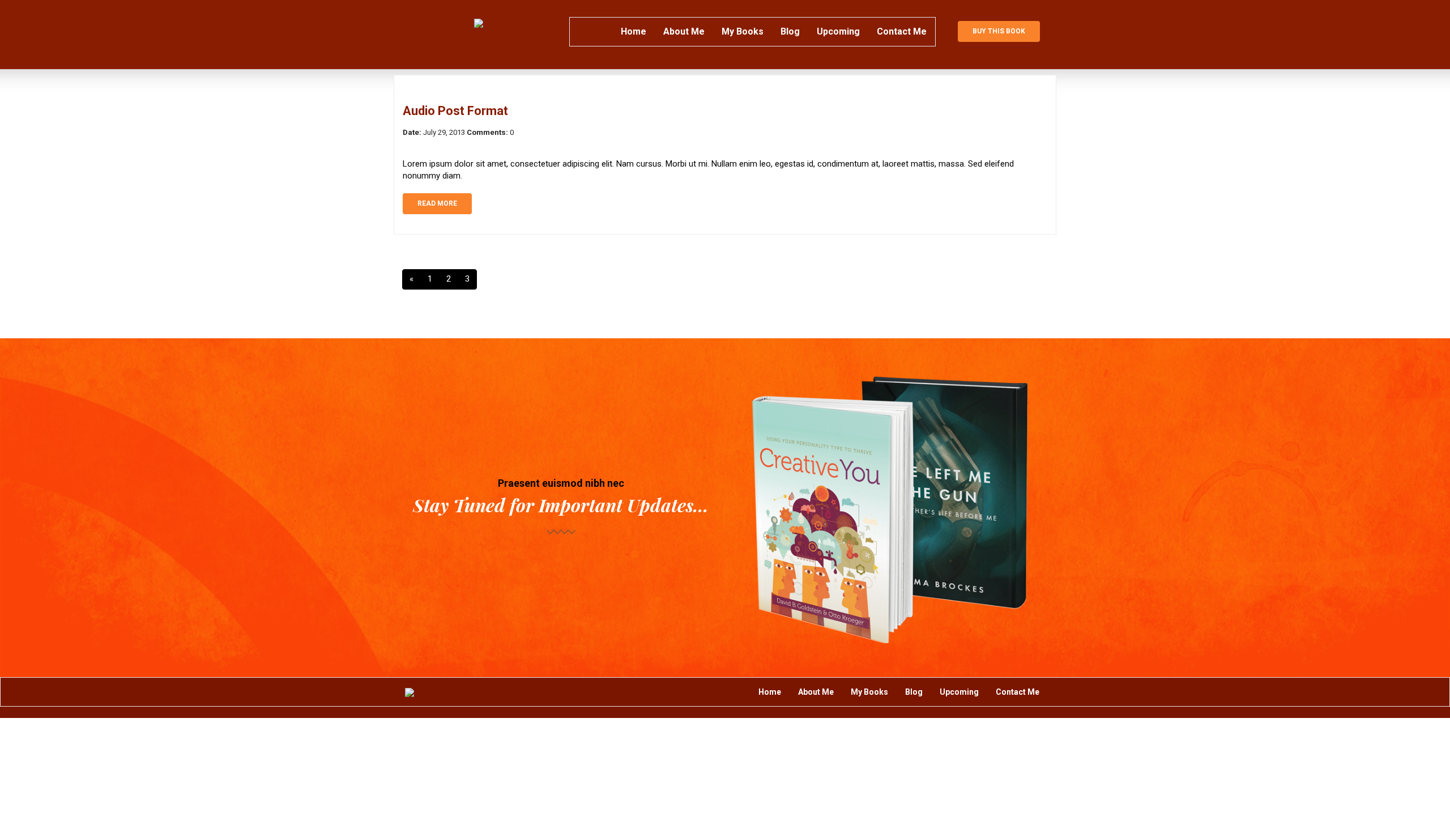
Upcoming (838, 31)
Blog (790, 31)
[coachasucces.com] (478, 23)
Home (633, 31)
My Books (743, 31)
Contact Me (902, 31)
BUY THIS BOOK (999, 31)
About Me (684, 31)
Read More (437, 203)
